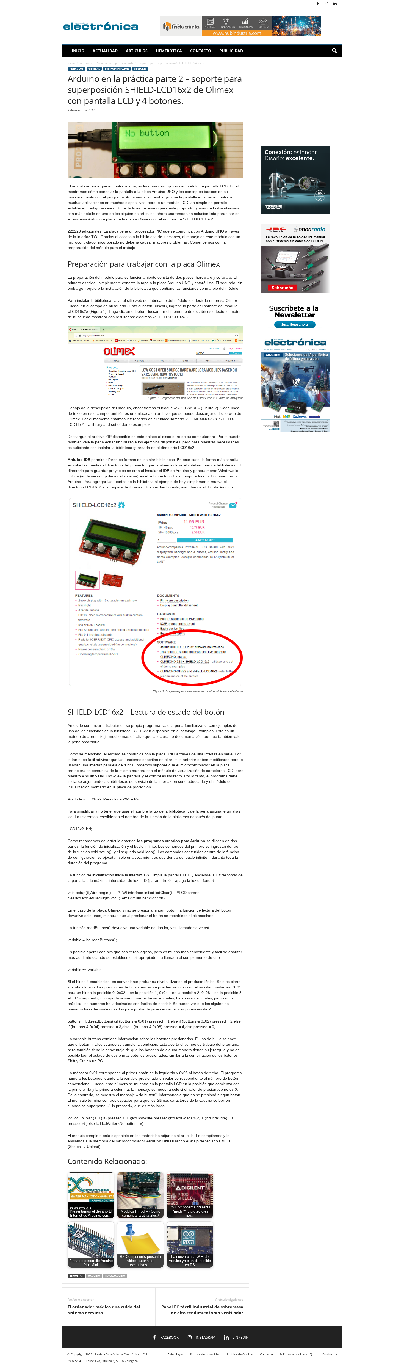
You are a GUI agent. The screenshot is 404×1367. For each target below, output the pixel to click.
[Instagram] (326, 4)
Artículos (137, 50)
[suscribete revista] (295, 329)
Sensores (140, 68)
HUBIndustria (327, 1354)
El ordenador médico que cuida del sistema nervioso (104, 1309)
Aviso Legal (176, 1354)
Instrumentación (117, 68)
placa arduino (115, 1275)
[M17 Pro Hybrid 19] (295, 213)
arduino (94, 1275)
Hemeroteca (169, 50)
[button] (334, 51)
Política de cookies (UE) (295, 1354)
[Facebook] (318, 4)
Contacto (200, 50)
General (94, 68)
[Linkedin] (335, 4)
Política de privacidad (205, 1354)
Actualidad (105, 50)
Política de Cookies (240, 1354)
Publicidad (231, 50)
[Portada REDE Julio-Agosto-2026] (295, 431)
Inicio (78, 50)
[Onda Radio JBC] (295, 292)
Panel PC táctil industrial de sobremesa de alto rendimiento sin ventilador (202, 1309)
